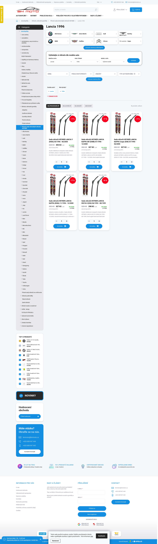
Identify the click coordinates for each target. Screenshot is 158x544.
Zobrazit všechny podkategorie (94, 47)
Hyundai (24, 185)
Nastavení (55, 541)
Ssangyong (25, 265)
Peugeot (24, 245)
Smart (24, 262)
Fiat (23, 171)
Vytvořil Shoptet (123, 541)
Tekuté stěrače (26, 299)
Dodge (24, 165)
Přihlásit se (92, 508)
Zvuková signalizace (27, 326)
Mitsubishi (25, 235)
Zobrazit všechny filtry (94, 79)
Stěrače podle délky (27, 296)
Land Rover (25, 215)
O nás (17, 2)
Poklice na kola (26, 93)
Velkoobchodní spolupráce (43, 2)
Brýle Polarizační (26, 56)
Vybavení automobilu (28, 316)
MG (23, 229)
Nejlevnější (67, 106)
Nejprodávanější (53, 106)
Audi (23, 138)
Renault (24, 252)
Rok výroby (78, 58)
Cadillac (24, 148)
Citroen (24, 151)
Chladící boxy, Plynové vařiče (30, 73)
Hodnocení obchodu (27, 2)
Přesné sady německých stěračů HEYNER (31, 127)
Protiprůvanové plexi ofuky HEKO (31, 96)
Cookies (18, 510)
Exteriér (24, 63)
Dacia (24, 158)
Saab (23, 255)
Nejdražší (78, 106)
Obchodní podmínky (80, 2)
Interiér (24, 76)
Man (23, 218)
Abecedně (88, 106)
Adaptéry (24, 110)
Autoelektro (25, 38)
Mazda (24, 222)
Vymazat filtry (53, 96)
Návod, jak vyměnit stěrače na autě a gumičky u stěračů (60, 496)
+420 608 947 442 (29, 445)
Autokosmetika (26, 46)
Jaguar (24, 202)
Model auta (104, 58)
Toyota (24, 282)
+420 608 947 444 (29, 441)
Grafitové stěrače (27, 113)
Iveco (24, 198)
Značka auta (53, 58)
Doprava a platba (59, 2)
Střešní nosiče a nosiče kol (29, 306)
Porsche (24, 249)
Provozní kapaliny (27, 100)
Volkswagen (25, 285)
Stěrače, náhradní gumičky (29, 106)
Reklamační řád (20, 504)
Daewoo (24, 161)
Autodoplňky (24, 31)
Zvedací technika (26, 322)
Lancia (24, 212)
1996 (63, 91)
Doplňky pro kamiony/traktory (30, 59)
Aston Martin (26, 135)
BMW (24, 145)
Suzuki (24, 272)
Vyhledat (133, 60)
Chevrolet (25, 188)
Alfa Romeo (25, 131)
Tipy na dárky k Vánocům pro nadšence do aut (60, 492)
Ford (23, 175)
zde (92, 536)
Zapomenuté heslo (91, 519)
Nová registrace (92, 514)
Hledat (96, 9)
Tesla (23, 279)
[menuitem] (22, 15)
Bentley (24, 141)
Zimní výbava (25, 319)
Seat (23, 259)
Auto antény (25, 34)
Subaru (24, 269)
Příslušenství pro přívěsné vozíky (31, 103)
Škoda (24, 275)
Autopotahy (25, 49)
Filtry (23, 66)
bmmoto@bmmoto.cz (31, 437)
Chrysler (24, 192)
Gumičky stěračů (27, 116)
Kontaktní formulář (29, 451)
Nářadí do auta (26, 83)
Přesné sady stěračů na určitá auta (32, 292)
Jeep (23, 205)
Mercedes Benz (26, 225)
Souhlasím (101, 536)
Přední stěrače (26, 123)
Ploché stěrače (26, 120)
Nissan (24, 239)
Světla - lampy (25, 309)
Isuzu (24, 195)
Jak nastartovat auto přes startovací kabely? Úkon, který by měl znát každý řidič (59, 488)
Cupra (24, 155)
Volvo (24, 289)
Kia (23, 208)
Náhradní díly (25, 80)
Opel (23, 242)
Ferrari (24, 168)
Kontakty (69, 2)
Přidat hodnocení (25, 416)
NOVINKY (24, 86)
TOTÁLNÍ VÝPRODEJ (27, 312)
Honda (24, 178)
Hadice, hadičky (26, 69)
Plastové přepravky (27, 90)
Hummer (24, 182)
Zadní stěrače (26, 302)
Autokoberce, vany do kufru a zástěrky (30, 42)
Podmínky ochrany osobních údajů (26, 507)
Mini (23, 232)
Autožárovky (25, 53)
